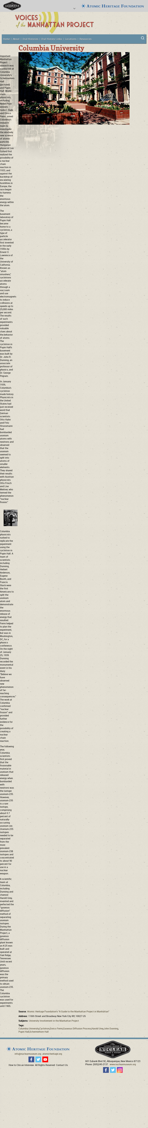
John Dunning (111, 1028)
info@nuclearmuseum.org (28, 1053)
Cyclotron (44, 1028)
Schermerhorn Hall (39, 1031)
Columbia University (28, 1028)
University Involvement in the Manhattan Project (54, 1020)
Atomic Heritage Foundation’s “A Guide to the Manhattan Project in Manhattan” (68, 1011)
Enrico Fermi (56, 1028)
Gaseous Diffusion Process (77, 1028)
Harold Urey (97, 1028)
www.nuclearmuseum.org (123, 1064)
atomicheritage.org (52, 1053)
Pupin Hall (23, 1031)
